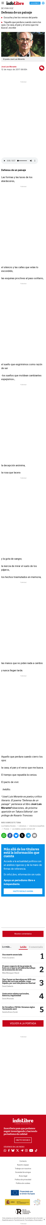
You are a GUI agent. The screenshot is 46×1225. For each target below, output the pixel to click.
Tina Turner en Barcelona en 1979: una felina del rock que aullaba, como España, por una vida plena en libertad (18, 981)
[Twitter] (17, 1151)
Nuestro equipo (23, 1165)
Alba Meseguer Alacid (10, 973)
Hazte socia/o (23, 1140)
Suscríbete (35, 3)
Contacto (23, 1161)
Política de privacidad (23, 1180)
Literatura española (36, 826)
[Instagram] (26, 1151)
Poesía (6, 829)
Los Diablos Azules (8, 826)
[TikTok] (36, 1151)
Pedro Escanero (8, 958)
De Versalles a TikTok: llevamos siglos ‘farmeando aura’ (18, 1008)
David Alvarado (8, 999)
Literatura (22, 826)
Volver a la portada (23, 1023)
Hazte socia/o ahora (23, 891)
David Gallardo (7, 986)
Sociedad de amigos (23, 1172)
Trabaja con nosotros (23, 1169)
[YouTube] (31, 1151)
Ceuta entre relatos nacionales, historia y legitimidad (15, 995)
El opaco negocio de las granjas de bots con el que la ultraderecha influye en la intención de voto (18, 968)
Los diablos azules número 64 (23, 829)
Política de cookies (23, 1183)
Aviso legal (23, 1176)
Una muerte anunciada (12, 955)
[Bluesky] (12, 1151)
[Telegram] (22, 1151)
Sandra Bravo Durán (10, 1012)
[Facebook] (9, 1151)
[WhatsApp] (5, 1151)
